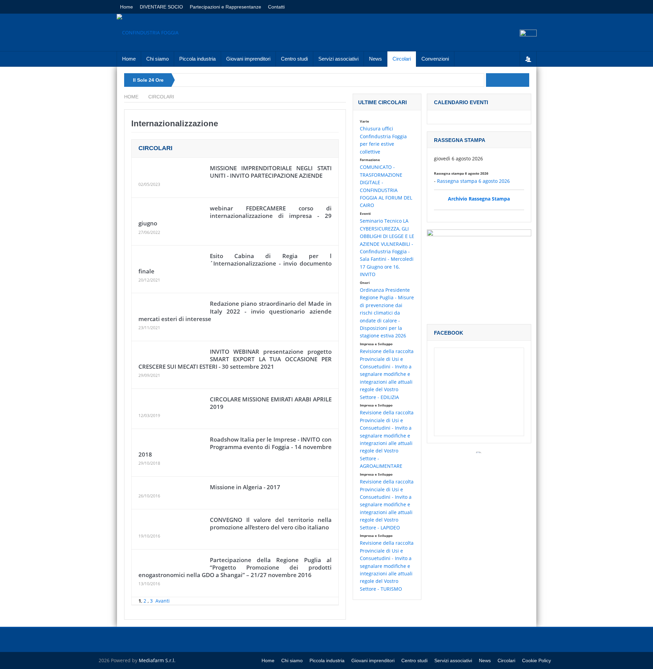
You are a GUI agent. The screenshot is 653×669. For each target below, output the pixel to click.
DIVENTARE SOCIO (161, 7)
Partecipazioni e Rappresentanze (225, 7)
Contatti (276, 7)
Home (126, 7)
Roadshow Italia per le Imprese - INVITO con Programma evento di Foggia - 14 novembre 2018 (235, 446)
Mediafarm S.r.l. (157, 660)
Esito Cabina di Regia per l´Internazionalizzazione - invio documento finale (235, 263)
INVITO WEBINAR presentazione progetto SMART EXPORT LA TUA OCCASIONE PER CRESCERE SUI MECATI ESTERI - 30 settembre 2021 (235, 359)
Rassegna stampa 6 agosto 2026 (473, 181)
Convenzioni (435, 59)
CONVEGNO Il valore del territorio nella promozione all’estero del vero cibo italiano (271, 523)
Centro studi (294, 59)
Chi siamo (157, 59)
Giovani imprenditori (248, 59)
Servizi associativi (338, 59)
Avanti (162, 601)
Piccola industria (197, 59)
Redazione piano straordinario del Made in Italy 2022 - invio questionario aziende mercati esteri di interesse (235, 311)
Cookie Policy (536, 660)
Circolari (401, 59)
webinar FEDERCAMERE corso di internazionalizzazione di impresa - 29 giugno (235, 215)
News (375, 59)
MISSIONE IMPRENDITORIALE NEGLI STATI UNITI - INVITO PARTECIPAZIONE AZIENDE (271, 171)
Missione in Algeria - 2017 (245, 487)
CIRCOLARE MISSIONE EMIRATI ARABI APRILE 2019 (271, 403)
